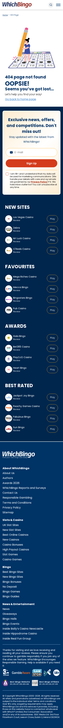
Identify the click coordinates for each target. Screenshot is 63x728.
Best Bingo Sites (13, 572)
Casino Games (12, 559)
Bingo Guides (11, 596)
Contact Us (10, 493)
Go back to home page (20, 99)
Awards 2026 (11, 483)
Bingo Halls (10, 619)
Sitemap (8, 512)
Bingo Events (11, 624)
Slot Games (10, 554)
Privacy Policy (39, 181)
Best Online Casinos (15, 535)
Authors (8, 478)
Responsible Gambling (17, 498)
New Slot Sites (12, 530)
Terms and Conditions (17, 503)
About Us (8, 473)
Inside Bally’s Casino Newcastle (23, 629)
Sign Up (31, 163)
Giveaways (10, 614)
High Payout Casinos (16, 549)
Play (52, 218)
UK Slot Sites (11, 525)
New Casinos (11, 540)
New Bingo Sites (13, 577)
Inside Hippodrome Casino (20, 633)
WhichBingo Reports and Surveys (24, 488)
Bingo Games (11, 591)
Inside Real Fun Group (17, 638)
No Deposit (10, 587)
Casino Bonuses (13, 545)
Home (5, 15)
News (6, 609)
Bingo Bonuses (12, 582)
